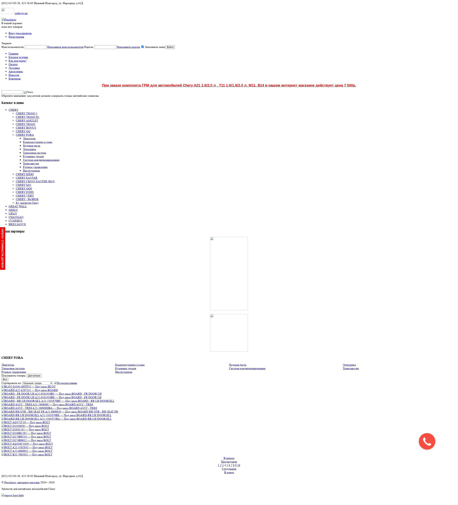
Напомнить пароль (128, 47)
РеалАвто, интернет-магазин (22, 482)
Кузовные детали (125, 368)
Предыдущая (229, 461)
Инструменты (123, 372)
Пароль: (112, 47)
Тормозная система (13, 368)
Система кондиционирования (247, 368)
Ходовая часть (237, 364)
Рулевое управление (13, 372)
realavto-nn (21, 13)
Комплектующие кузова (130, 364)
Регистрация (16, 36)
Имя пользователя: (42, 47)
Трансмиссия (351, 368)
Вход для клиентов (20, 33)
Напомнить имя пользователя (65, 47)
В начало (229, 458)
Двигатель (7, 364)
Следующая (229, 468)
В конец (229, 472)
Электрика (349, 364)
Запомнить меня (154, 47)
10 (238, 465)
